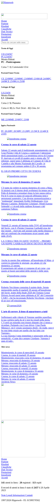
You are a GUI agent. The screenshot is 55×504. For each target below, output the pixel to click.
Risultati (5, 26)
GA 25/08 (20, 81)
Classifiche (6, 29)
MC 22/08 (15, 78)
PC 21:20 (23, 131)
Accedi (4, 39)
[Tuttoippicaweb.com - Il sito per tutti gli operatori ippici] (24, 18)
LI (2, 93)
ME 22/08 (6, 119)
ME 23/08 (15, 119)
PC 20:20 (5, 131)
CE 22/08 (5, 78)
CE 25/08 (10, 81)
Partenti (4, 23)
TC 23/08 (24, 119)
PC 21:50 (32, 131)
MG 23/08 (24, 78)
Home (4, 21)
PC (2, 56)
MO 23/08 (34, 78)
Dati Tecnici (6, 31)
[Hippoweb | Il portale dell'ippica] (7, 2)
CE (2, 54)
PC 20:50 (14, 131)
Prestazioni (6, 34)
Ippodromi (6, 37)
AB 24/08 (43, 78)
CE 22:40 (40, 131)
